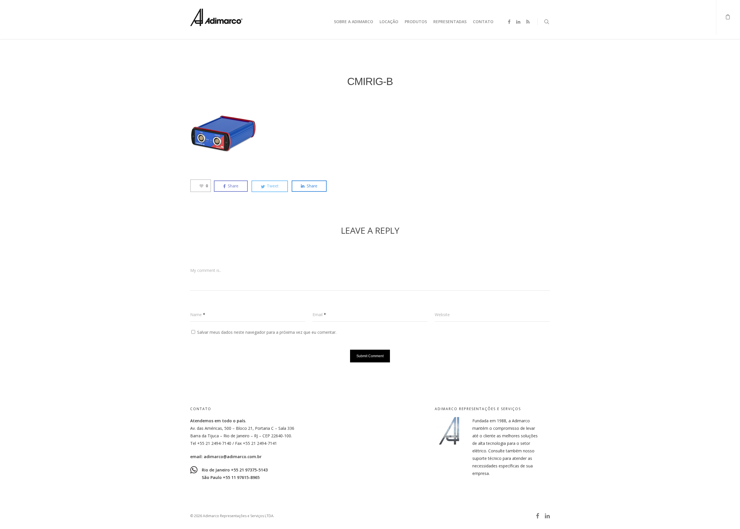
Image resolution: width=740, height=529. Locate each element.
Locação (389, 21)
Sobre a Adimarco (353, 21)
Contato (483, 21)
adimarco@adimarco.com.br (233, 456)
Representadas (450, 21)
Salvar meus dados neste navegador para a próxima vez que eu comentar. (266, 332)
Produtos (416, 21)
